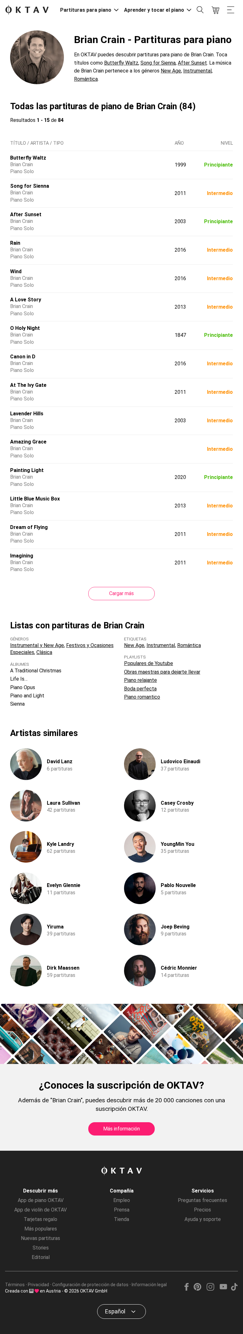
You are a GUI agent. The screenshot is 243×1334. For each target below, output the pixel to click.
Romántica (86, 79)
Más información (121, 1129)
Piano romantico (142, 697)
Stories (41, 1248)
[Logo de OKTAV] (27, 10)
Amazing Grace (28, 442)
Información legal (149, 1284)
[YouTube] (223, 1289)
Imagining (21, 556)
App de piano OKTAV (41, 1200)
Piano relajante (140, 680)
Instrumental (197, 71)
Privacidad (38, 1284)
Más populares (40, 1229)
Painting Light (27, 470)
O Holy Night (25, 328)
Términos (15, 1284)
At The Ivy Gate (28, 385)
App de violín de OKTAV (40, 1210)
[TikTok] (234, 1289)
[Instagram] (210, 1289)
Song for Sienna (158, 63)
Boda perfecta (140, 689)
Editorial (41, 1257)
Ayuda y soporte (202, 1219)
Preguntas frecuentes (202, 1200)
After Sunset (192, 63)
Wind (16, 271)
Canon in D (22, 357)
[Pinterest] (197, 1289)
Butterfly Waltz (121, 63)
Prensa (121, 1210)
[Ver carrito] (215, 10)
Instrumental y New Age (37, 645)
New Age (171, 71)
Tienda (121, 1219)
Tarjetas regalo (40, 1219)
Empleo (121, 1200)
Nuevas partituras (40, 1238)
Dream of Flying (29, 527)
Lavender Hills (26, 414)
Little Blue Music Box (35, 499)
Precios (202, 1210)
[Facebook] (186, 1289)
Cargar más (121, 593)
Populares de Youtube (148, 663)
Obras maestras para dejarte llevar (162, 672)
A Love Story (25, 300)
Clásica (44, 652)
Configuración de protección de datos (90, 1284)
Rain (15, 243)
